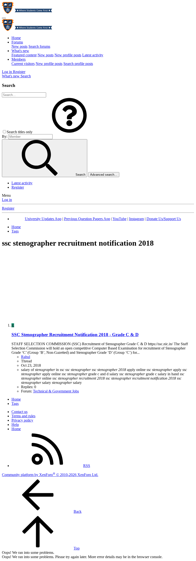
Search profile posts (78, 64)
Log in (7, 200)
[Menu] (4, 18)
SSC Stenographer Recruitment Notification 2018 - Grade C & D (75, 334)
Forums (17, 42)
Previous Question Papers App (87, 219)
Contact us (19, 412)
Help (15, 425)
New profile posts (67, 55)
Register (17, 187)
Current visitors (23, 64)
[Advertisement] (98, 286)
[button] (69, 132)
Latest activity (92, 55)
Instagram (136, 219)
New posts (19, 46)
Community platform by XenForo (50, 475)
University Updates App (43, 219)
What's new (20, 51)
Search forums (39, 46)
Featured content (24, 55)
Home (16, 38)
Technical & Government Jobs (56, 391)
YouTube (119, 219)
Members (18, 59)
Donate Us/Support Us (164, 219)
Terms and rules (23, 416)
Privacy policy (22, 420)
